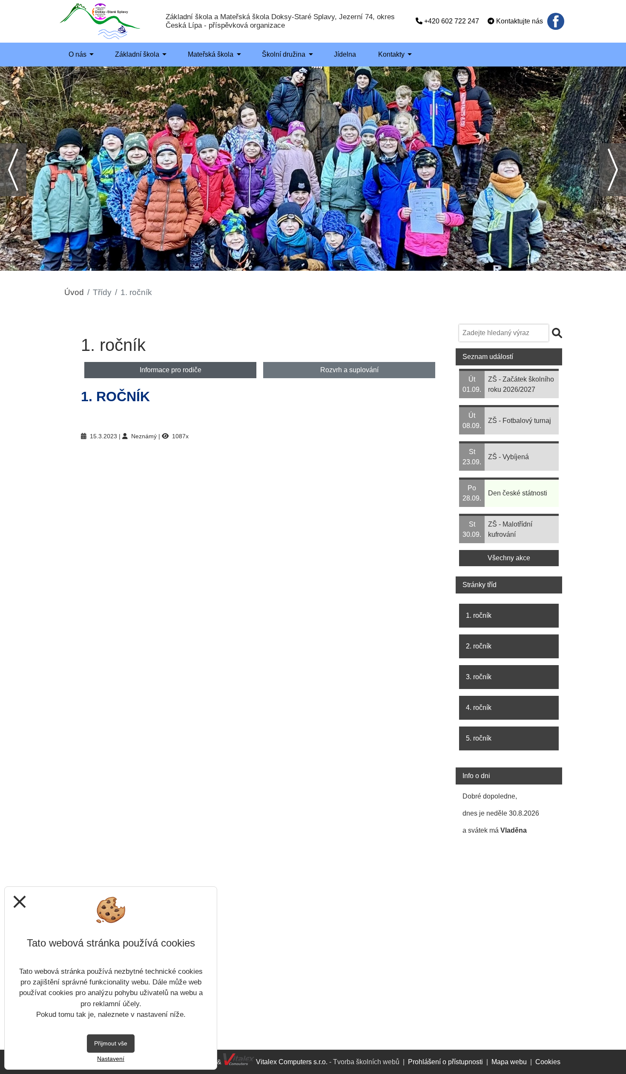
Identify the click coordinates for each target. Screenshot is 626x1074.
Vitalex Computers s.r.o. (290, 1061)
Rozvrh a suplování (349, 369)
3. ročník (478, 676)
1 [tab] (274, 264)
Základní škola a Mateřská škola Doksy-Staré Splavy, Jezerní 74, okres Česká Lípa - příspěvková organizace (280, 21)
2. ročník (478, 646)
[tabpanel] (313, 168)
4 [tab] (313, 264)
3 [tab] (300, 264)
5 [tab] (326, 264)
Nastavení (110, 1058)
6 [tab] (338, 264)
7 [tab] (351, 264)
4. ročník (478, 707)
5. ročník (478, 738)
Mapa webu (509, 1061)
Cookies (547, 1061)
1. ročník (478, 615)
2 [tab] (287, 264)
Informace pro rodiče (170, 369)
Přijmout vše (110, 1043)
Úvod (74, 292)
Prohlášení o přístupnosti (445, 1061)
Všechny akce (509, 558)
